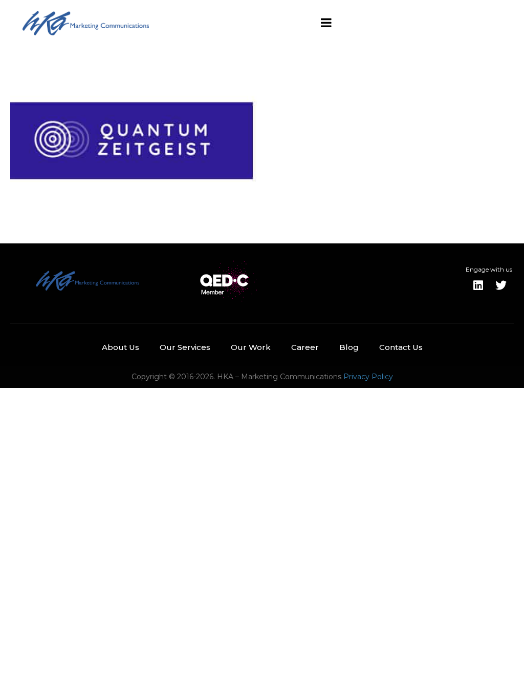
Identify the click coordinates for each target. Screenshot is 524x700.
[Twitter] (501, 285)
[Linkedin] (478, 285)
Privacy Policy (368, 376)
